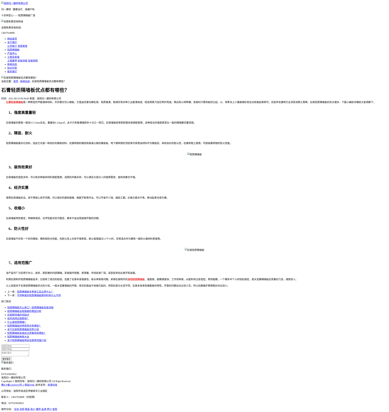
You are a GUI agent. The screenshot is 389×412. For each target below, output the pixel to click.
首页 (15, 81)
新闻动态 (12, 64)
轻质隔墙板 (13, 49)
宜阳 (54, 409)
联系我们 (12, 71)
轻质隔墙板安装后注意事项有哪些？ (26, 333)
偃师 (38, 409)
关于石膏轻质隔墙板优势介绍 (23, 329)
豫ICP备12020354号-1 (12, 385)
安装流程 (22, 60)
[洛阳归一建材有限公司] (14, 3)
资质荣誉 (22, 46)
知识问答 (12, 68)
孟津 (43, 409)
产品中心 (12, 53)
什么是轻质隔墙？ (17, 322)
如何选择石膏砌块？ (18, 318)
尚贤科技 (52, 385)
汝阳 (21, 409)
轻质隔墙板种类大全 (18, 336)
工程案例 (12, 60)
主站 (16, 409)
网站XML (30, 385)
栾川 (32, 409)
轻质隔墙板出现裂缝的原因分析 (24, 311)
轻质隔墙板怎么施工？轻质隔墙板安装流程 (30, 307)
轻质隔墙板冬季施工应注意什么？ (35, 291)
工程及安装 (13, 57)
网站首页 (12, 39)
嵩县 (27, 409)
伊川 (49, 409)
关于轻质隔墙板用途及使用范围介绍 (26, 340)
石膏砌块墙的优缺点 (18, 315)
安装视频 (33, 60)
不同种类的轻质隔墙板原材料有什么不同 (39, 295)
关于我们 (12, 42)
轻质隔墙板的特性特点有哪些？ (24, 325)
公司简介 (12, 46)
